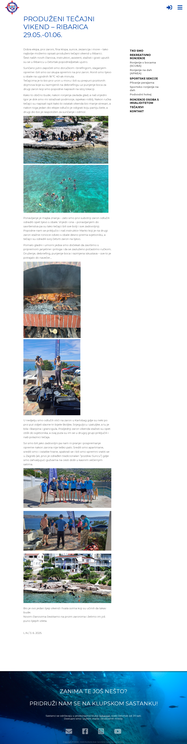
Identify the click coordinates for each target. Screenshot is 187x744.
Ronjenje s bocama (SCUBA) (143, 64)
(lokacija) (104, 715)
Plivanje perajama (142, 82)
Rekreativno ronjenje (140, 56)
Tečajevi (137, 107)
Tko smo (136, 50)
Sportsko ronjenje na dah (144, 88)
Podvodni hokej (140, 94)
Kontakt (137, 111)
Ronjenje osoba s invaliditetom (144, 101)
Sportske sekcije (144, 78)
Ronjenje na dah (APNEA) (141, 71)
